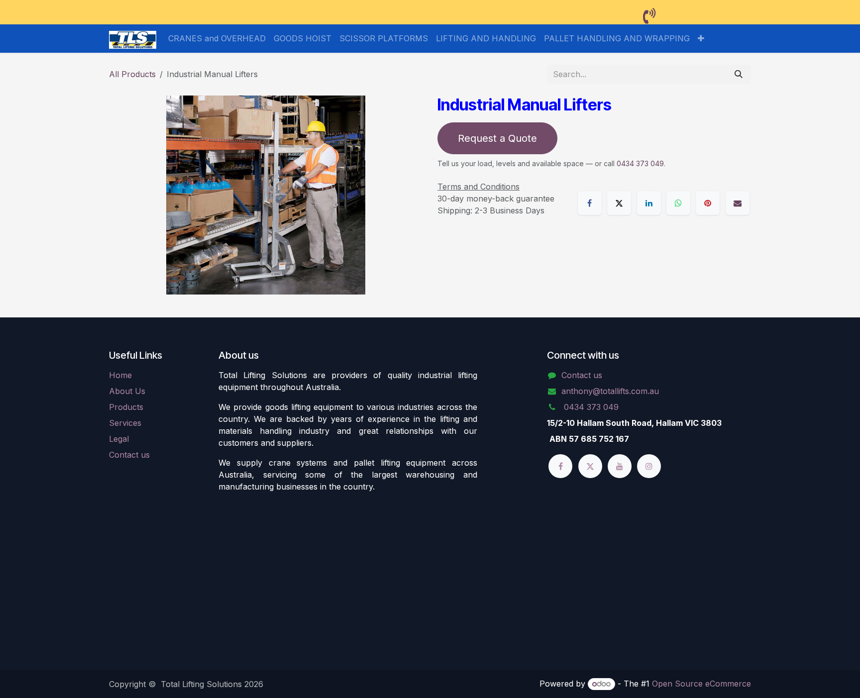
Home (120, 375)
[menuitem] (217, 38)
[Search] (738, 74)
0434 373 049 (640, 163)
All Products (132, 74)
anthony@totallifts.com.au (610, 391)
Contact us (129, 455)
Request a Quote (497, 138)
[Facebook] (590, 203)
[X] (619, 203)
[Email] (738, 203)
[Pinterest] (708, 203)
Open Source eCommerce (701, 684)
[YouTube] (620, 466)
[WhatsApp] (678, 203)
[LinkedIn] (649, 203)
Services (125, 423)
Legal (119, 439)
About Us (127, 391)
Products (126, 407)
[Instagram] (649, 466)
